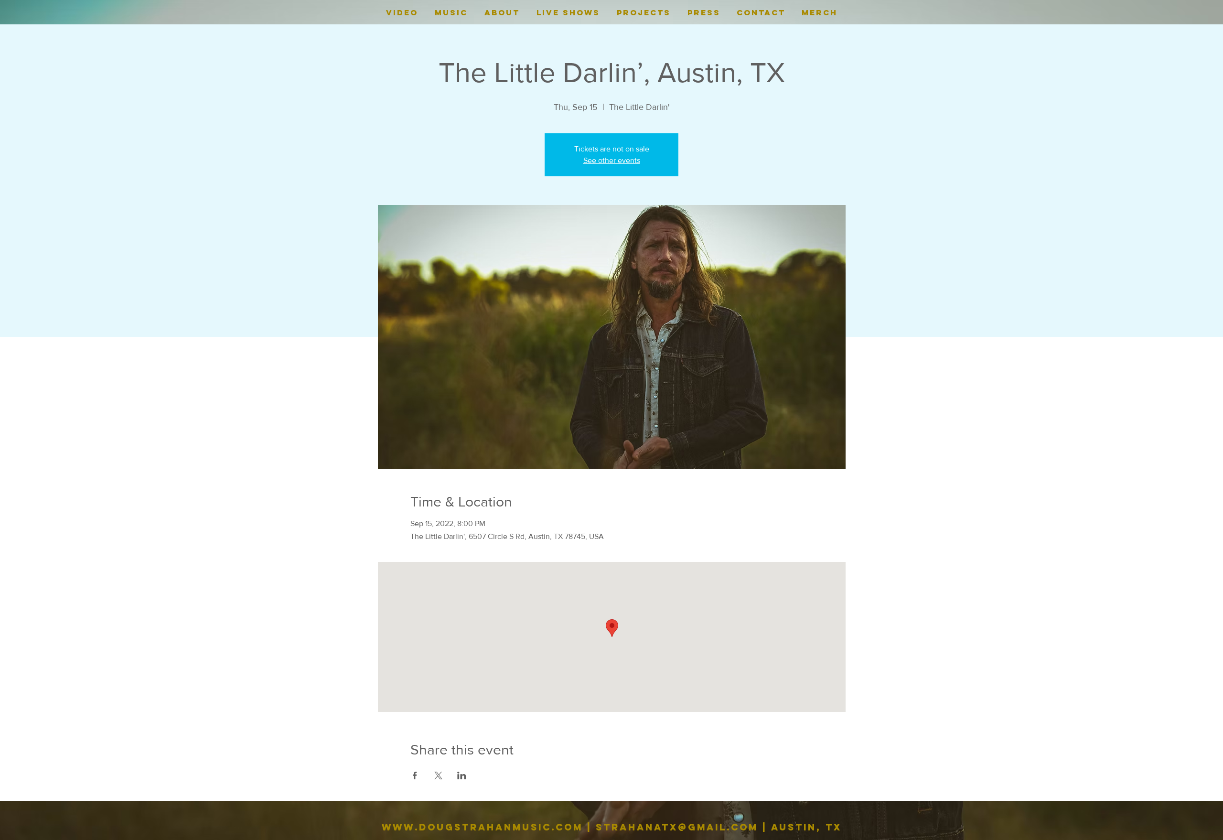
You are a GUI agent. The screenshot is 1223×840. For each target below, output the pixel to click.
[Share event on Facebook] (414, 775)
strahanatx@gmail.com (677, 827)
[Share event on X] (438, 775)
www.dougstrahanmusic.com (482, 827)
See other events (611, 160)
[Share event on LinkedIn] (461, 775)
